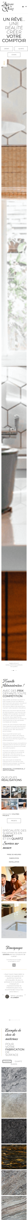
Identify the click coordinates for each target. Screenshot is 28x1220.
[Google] (14, 965)
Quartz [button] (18, 1061)
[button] (23, 6)
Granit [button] (7, 1061)
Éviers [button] (14, 1064)
